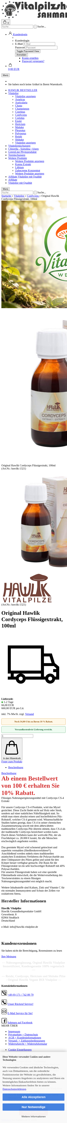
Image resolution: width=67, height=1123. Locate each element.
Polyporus (20, 133)
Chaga (18, 105)
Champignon (22, 108)
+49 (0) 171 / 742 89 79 (21, 994)
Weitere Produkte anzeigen (29, 161)
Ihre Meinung (8, 956)
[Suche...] (35, 26)
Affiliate (13, 176)
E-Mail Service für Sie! (20, 1013)
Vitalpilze (13, 93)
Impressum (14, 1031)
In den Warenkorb (12, 758)
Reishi (18, 136)
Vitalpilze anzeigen (25, 96)
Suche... (41, 26)
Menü (5, 75)
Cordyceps (21, 114)
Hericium (20, 124)
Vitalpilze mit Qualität (30, 176)
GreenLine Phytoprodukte (22, 151)
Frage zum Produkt (11, 761)
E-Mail (19, 43)
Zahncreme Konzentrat (27, 170)
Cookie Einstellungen (20, 1049)
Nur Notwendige (33, 1107)
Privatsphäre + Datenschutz (23, 1034)
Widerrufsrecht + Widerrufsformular (27, 1043)
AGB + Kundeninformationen (24, 1037)
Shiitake (19, 139)
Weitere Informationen (33, 1116)
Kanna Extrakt (23, 164)
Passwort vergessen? (33, 61)
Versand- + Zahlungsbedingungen (26, 1040)
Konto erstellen (30, 58)
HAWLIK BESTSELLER (22, 90)
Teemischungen (16, 155)
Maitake (19, 127)
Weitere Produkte (17, 158)
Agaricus (20, 99)
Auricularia (21, 102)
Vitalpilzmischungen (19, 145)
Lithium (19, 167)
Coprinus (20, 111)
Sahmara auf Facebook (20, 1022)
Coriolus (19, 118)
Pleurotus (20, 130)
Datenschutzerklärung (14, 1089)
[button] (17, 34)
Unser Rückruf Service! (20, 1004)
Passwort (20, 47)
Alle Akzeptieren (34, 1097)
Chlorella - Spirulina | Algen (23, 148)
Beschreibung (15, 767)
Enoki (18, 121)
